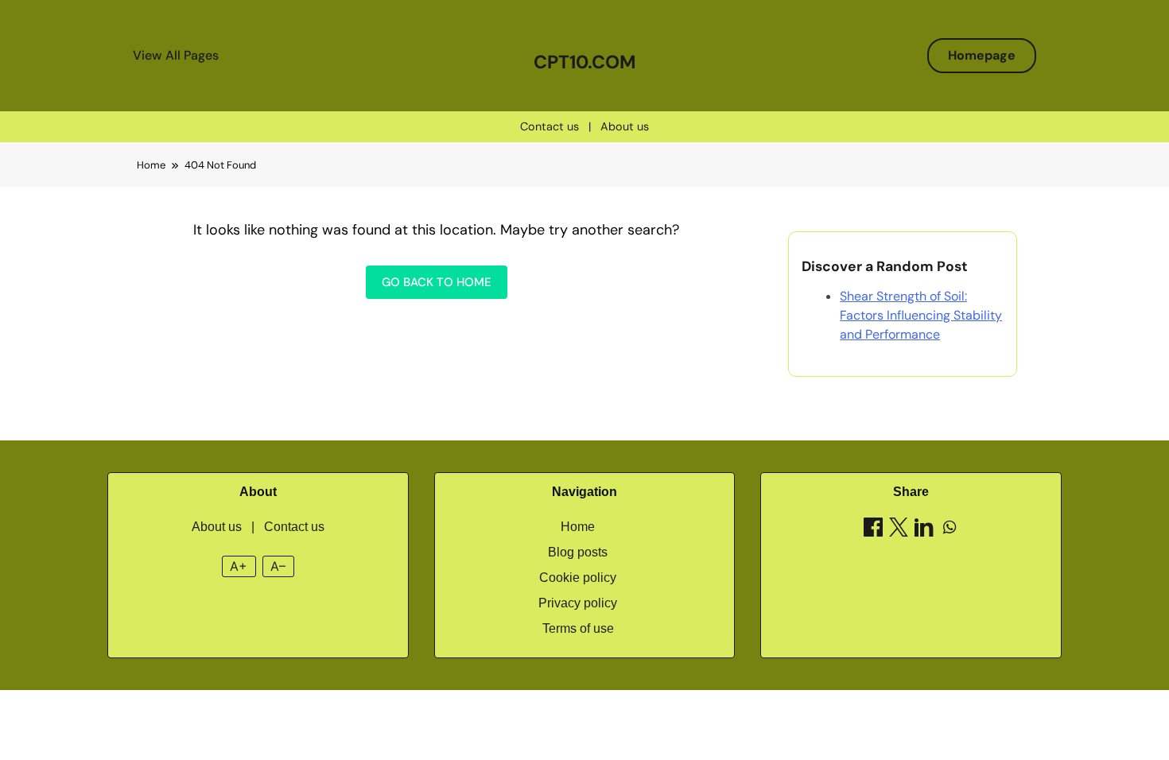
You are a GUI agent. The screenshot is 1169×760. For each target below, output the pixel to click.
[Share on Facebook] (873, 530)
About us (624, 126)
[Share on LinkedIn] (924, 530)
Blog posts (578, 552)
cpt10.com (585, 62)
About (258, 491)
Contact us (549, 126)
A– (277, 566)
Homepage (982, 55)
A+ (238, 566)
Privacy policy (577, 603)
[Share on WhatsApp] (949, 530)
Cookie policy (577, 577)
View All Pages (176, 55)
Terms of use (578, 628)
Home (578, 526)
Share (911, 491)
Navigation (584, 491)
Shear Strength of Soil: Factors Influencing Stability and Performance (921, 315)
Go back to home (436, 282)
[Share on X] (898, 530)
